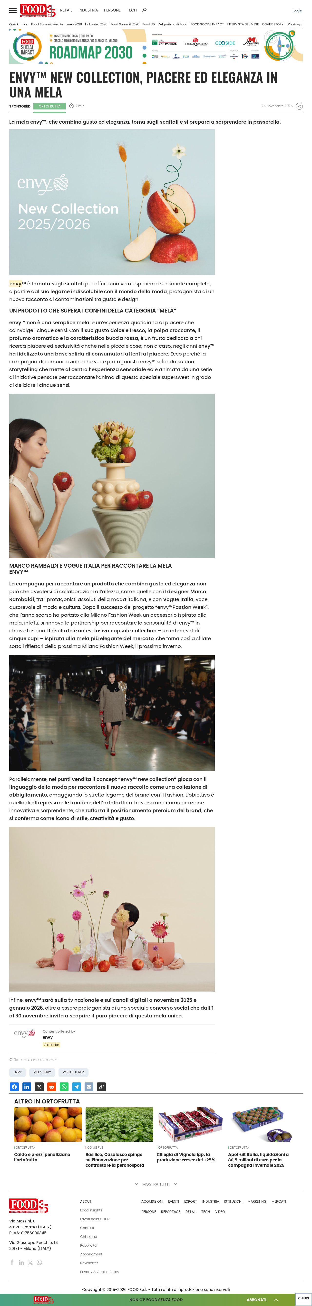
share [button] (299, 106)
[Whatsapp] (39, 1262)
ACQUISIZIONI (152, 1201)
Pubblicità (88, 1245)
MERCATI (279, 1201)
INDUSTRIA (88, 10)
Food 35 (148, 24)
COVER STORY (272, 24)
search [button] (144, 10)
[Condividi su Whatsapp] (64, 1086)
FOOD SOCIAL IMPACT (207, 24)
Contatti (87, 1227)
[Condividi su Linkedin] (26, 1086)
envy (15, 283)
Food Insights (91, 1210)
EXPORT (190, 1201)
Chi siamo (88, 1236)
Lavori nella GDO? (94, 1219)
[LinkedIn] (21, 1262)
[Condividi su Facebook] (14, 1086)
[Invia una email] (89, 1086)
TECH (132, 10)
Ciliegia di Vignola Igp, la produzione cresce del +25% (186, 1157)
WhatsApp (295, 24)
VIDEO (220, 1211)
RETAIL (66, 10)
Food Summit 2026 (124, 24)
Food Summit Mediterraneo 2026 (56, 24)
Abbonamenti (91, 1254)
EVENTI (173, 1201)
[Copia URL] (101, 1086)
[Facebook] (12, 1262)
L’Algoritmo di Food (172, 24)
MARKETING (257, 1201)
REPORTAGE (170, 1211)
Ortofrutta (49, 106)
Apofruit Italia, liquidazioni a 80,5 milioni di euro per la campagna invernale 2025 (258, 1160)
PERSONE (112, 10)
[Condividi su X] (39, 1086)
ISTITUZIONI (233, 1201)
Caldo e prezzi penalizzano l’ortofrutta (42, 1157)
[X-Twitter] (30, 1262)
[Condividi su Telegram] (76, 1086)
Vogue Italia (73, 1072)
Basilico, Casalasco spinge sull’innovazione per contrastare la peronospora (115, 1160)
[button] (12, 10)
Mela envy (42, 1072)
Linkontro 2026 (96, 24)
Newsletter (89, 1263)
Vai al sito (51, 1044)
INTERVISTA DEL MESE (243, 24)
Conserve (95, 1147)
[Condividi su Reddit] (51, 1086)
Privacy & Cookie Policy (99, 1271)
